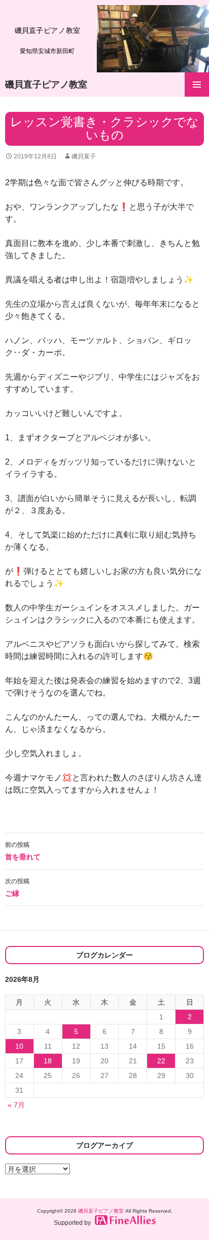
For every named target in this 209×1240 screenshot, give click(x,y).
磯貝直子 (84, 156)
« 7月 (16, 1105)
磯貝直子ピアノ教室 (46, 84)
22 (161, 1061)
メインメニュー (197, 84)
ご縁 (17, 887)
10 (19, 1046)
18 (48, 1061)
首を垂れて (23, 851)
